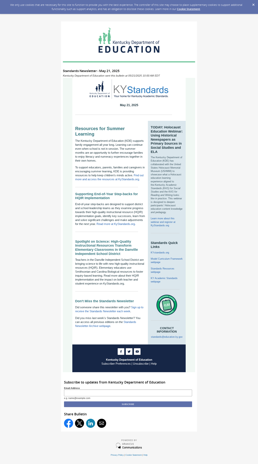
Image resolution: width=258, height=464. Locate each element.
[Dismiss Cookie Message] (253, 3)
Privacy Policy (117, 455)
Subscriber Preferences (116, 363)
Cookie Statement (188, 9)
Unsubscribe (141, 363)
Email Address (72, 388)
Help (154, 363)
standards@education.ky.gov (167, 336)
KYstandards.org (160, 252)
